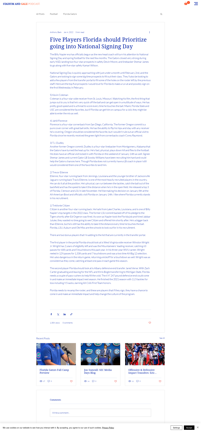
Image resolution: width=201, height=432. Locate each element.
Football (54, 14)
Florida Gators (70, 14)
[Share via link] (71, 314)
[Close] (197, 427)
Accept (189, 427)
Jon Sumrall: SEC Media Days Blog (98, 371)
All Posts (40, 14)
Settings (176, 427)
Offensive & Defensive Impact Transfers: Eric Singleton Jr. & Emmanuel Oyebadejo (143, 371)
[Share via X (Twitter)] (58, 314)
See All (162, 338)
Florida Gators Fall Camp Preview (54, 371)
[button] (187, 3)
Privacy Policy (108, 427)
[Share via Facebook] (51, 314)
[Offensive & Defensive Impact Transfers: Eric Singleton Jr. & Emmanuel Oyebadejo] (145, 354)
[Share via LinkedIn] (64, 314)
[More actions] (149, 32)
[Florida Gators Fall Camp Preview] (56, 354)
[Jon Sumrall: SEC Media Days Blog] (100, 354)
